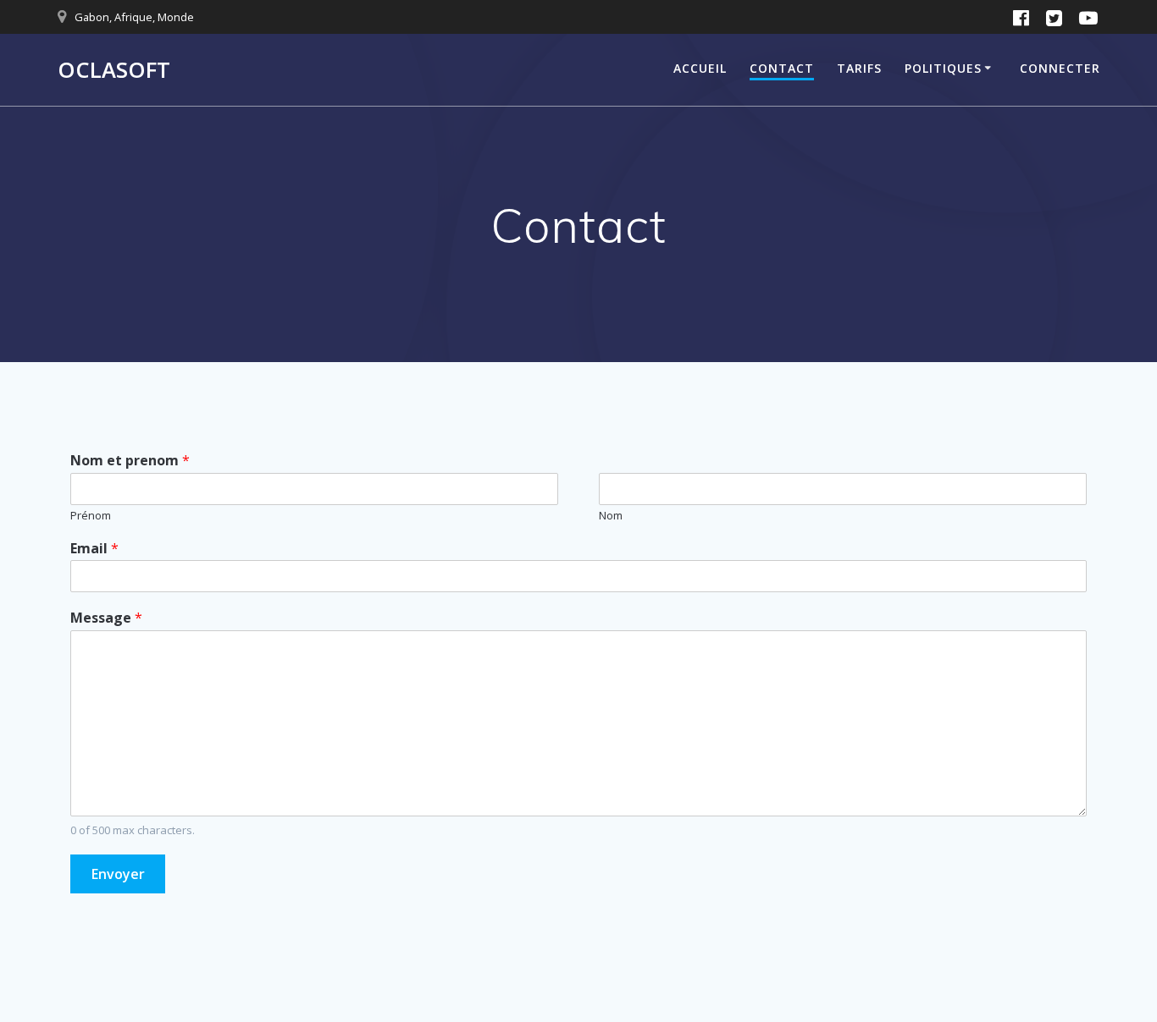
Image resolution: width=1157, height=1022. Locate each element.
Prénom (90, 515)
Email (94, 549)
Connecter (1060, 68)
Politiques (943, 68)
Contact (782, 68)
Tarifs (859, 68)
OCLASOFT (114, 70)
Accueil (700, 68)
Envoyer (118, 874)
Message (106, 618)
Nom (611, 515)
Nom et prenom (130, 461)
